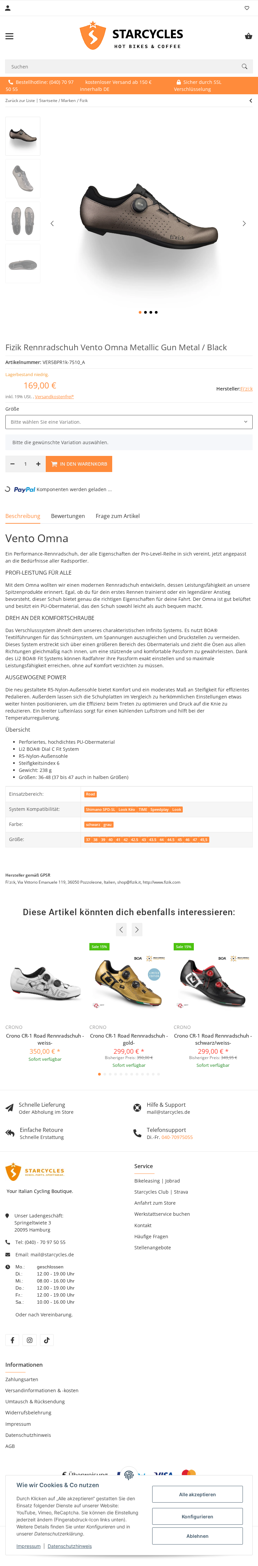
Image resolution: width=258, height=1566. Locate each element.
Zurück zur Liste (20, 100)
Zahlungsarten (21, 1379)
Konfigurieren (197, 1516)
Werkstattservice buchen (162, 1214)
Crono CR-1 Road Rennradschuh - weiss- (45, 1039)
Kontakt (143, 1225)
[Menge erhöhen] (38, 464)
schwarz (93, 824)
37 (88, 839)
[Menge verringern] (12, 464)
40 (111, 839)
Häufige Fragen (151, 1236)
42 (126, 839)
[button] (140, 312)
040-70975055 (177, 1137)
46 (187, 839)
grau (107, 824)
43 (144, 839)
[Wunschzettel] (247, 8)
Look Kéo (127, 809)
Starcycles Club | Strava (161, 1192)
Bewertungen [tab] (68, 516)
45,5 (203, 839)
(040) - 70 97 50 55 (45, 1242)
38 (95, 839)
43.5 (152, 839)
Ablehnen (197, 1536)
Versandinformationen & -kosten (42, 1390)
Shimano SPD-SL (100, 809)
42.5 (134, 839)
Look (176, 809)
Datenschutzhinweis (70, 1546)
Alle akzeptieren (197, 1494)
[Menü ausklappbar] (9, 36)
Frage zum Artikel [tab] (118, 516)
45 (180, 839)
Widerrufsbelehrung (28, 1412)
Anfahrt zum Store (155, 1203)
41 (118, 839)
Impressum (28, 1546)
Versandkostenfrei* (54, 397)
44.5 (170, 839)
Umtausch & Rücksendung (35, 1401)
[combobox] (129, 422)
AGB (10, 1446)
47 (195, 839)
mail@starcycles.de (52, 1254)
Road (90, 794)
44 (162, 839)
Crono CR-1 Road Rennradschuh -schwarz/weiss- (213, 1039)
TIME (143, 809)
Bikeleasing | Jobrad (157, 1181)
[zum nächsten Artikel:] (251, 100)
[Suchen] (244, 66)
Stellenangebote (152, 1247)
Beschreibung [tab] (22, 516)
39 (103, 839)
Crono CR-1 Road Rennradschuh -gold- (129, 1039)
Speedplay (159, 809)
